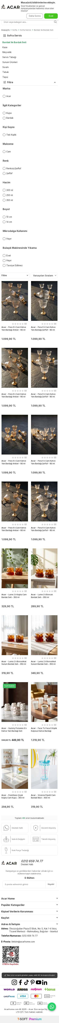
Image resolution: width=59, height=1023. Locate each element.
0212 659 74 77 (32, 861)
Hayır (8, 238)
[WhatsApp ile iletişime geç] (52, 1007)
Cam (8, 151)
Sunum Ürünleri (9, 62)
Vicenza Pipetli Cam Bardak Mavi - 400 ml (43, 796)
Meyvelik (6, 52)
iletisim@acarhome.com (23, 941)
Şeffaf (9, 173)
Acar (8, 96)
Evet (8, 255)
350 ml (9, 200)
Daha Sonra (35, 16)
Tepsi (5, 77)
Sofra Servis (25, 30)
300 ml (9, 190)
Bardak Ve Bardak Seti (43, 30)
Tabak (5, 72)
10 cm (9, 216)
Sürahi (5, 67)
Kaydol (51, 884)
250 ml (9, 195)
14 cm (9, 222)
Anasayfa (5, 30)
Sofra (14, 30)
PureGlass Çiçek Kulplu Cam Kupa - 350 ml (13, 796)
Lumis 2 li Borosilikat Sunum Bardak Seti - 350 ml (14, 662)
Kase (4, 47)
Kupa (8, 113)
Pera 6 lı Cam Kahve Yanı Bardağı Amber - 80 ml (14, 395)
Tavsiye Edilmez (14, 265)
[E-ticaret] (29, 1019)
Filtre (4, 275)
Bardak (9, 118)
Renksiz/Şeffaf (13, 168)
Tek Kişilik (11, 134)
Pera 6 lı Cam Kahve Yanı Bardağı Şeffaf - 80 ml (43, 395)
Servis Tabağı (9, 57)
